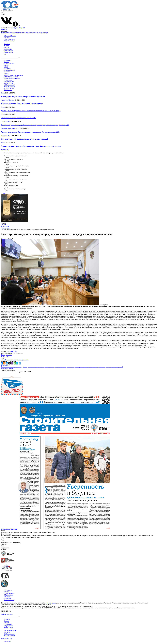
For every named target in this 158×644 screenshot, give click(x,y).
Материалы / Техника (11, 76)
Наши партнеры (9, 600)
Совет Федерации (6, 360)
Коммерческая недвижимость (13, 75)
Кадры (6, 73)
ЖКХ (6, 67)
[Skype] (17, 363)
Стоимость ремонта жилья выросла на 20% (18, 118)
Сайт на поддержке (7, 614)
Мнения (6, 622)
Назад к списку (5, 356)
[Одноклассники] (4, 363)
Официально (8, 80)
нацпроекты (24, 360)
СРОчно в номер (9, 39)
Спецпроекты (8, 83)
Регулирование (9, 81)
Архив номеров (9, 593)
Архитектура (8, 60)
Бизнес (6, 62)
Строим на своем (9, 41)
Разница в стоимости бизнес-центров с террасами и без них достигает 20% (30, 132)
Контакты (7, 596)
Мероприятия (8, 595)
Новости (7, 619)
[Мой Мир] (7, 363)
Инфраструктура (9, 70)
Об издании (8, 590)
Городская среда (9, 63)
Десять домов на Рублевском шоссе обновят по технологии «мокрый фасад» (24, 32)
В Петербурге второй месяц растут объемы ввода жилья (23, 97)
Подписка (7, 598)
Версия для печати (6, 355)
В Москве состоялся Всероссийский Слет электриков (22, 104)
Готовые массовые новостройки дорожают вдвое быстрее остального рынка (31, 146)
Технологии (8, 90)
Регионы (7, 37)
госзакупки (16, 360)
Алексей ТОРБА (11, 351)
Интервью (7, 68)
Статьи (6, 621)
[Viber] (12, 363)
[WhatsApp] (15, 363)
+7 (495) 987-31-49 (19, 28)
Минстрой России (10, 36)
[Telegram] (20, 363)
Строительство (9, 88)
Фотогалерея (8, 624)
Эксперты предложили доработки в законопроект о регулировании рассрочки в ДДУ (35, 125)
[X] (9, 363)
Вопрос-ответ (5, 365)
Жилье (6, 65)
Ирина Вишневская (7, 368)
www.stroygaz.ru (51, 603)
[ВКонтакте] (2, 363)
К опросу (3, 193)
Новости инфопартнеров (12, 78)
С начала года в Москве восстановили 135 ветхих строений (24, 139)
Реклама (7, 591)
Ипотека (7, 72)
